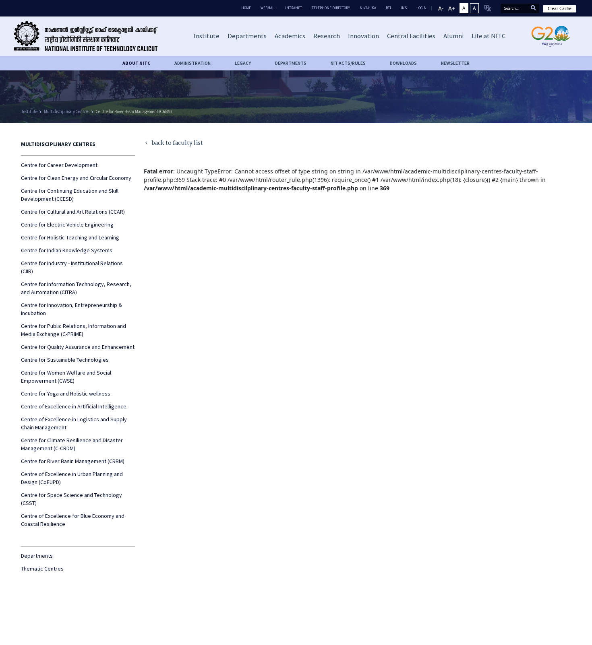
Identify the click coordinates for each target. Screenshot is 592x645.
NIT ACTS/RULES (348, 63)
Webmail (268, 8)
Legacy (243, 63)
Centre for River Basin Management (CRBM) (134, 111)
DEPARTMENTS (290, 63)
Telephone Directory (331, 8)
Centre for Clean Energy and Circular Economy (76, 177)
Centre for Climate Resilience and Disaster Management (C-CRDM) (72, 444)
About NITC (136, 63)
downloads (403, 63)
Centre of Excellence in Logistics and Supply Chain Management (74, 423)
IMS (404, 8)
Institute (29, 111)
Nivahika (368, 8)
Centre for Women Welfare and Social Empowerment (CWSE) (66, 376)
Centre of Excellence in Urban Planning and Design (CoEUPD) (72, 478)
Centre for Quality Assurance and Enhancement (78, 346)
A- (441, 8)
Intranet (293, 8)
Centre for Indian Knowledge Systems (66, 250)
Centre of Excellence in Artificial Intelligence (73, 406)
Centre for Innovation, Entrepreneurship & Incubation (71, 309)
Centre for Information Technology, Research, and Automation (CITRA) (76, 288)
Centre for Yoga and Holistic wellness (65, 393)
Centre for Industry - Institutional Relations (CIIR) (72, 267)
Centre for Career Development (59, 165)
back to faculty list (173, 143)
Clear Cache (559, 8)
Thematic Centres (42, 568)
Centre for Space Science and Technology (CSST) (71, 499)
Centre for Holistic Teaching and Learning (70, 237)
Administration (192, 63)
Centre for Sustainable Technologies (65, 359)
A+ (451, 8)
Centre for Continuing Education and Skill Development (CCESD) (69, 194)
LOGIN (421, 8)
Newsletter (455, 63)
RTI (388, 8)
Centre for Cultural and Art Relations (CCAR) (73, 211)
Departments (37, 555)
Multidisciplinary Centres (66, 111)
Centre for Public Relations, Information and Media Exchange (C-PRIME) (73, 330)
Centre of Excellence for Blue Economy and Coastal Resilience (72, 520)
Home (246, 8)
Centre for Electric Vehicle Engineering (67, 224)
